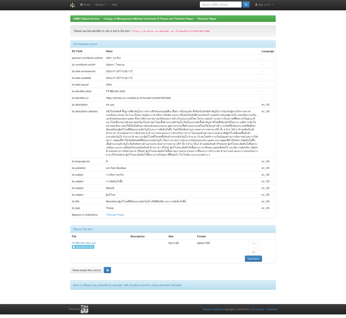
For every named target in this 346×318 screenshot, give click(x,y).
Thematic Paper (206, 18)
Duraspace (257, 309)
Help (114, 4)
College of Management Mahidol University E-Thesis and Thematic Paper (148, 18)
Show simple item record (87, 270)
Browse (100, 4)
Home (86, 4)
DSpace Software (213, 309)
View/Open (253, 258)
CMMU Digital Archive (86, 18)
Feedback (272, 309)
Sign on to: (264, 4)
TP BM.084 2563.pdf (84, 243)
